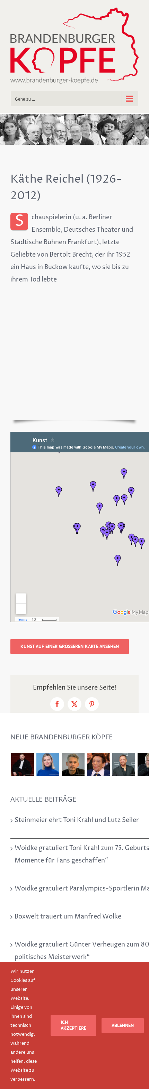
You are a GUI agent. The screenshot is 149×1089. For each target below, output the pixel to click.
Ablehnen (123, 1025)
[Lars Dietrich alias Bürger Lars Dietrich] (22, 764)
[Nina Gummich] (48, 764)
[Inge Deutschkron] (98, 764)
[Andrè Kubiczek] (73, 764)
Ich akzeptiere (73, 1025)
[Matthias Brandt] (123, 764)
